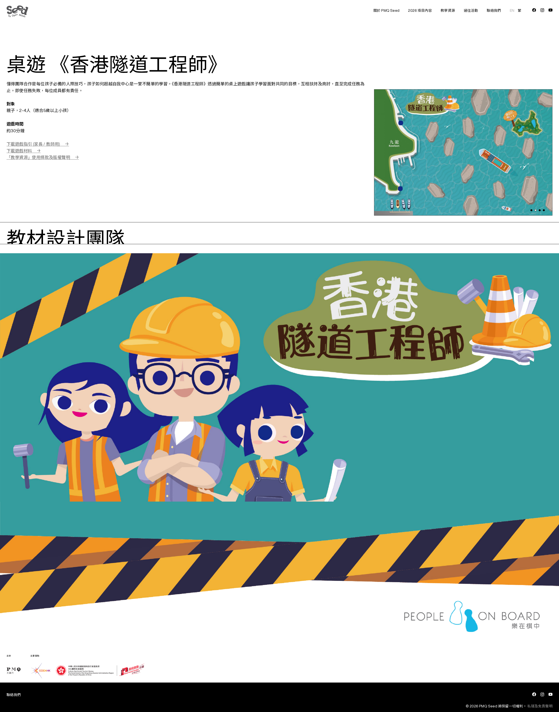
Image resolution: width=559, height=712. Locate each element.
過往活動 (471, 10)
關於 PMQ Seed (386, 10)
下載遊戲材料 (19, 151)
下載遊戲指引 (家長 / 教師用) (33, 144)
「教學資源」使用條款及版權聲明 (38, 157)
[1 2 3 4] (463, 148)
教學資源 (448, 10)
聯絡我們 (494, 10)
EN (512, 10)
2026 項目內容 (420, 10)
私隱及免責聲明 (539, 706)
